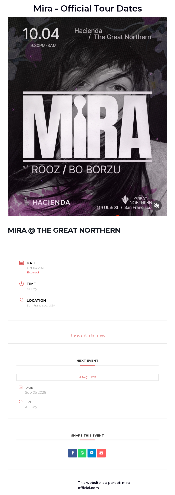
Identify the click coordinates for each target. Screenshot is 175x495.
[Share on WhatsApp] (82, 453)
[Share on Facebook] (72, 453)
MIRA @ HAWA (87, 377)
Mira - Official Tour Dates (87, 8)
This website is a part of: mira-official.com (104, 485)
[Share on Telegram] (92, 453)
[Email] (101, 453)
